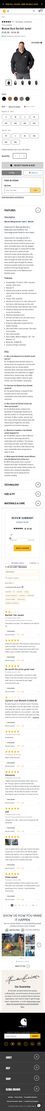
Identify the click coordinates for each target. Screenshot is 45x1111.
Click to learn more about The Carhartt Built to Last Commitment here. (23, 1004)
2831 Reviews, (19, 21)
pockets (22, 595)
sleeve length (10, 599)
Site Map (10, 1097)
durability (30, 595)
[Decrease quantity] (15, 155)
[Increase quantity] (24, 155)
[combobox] (22, 572)
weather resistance (12, 603)
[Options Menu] (39, 635)
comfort (19, 592)
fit (14, 592)
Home (3, 17)
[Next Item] (41, 4)
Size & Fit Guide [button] (14, 107)
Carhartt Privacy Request (31, 1101)
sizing (26, 592)
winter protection (11, 595)
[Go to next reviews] (37, 905)
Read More (36, 717)
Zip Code (7, 185)
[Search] (34, 11)
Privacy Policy (18, 1097)
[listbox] (22, 84)
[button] (22, 60)
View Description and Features (13, 197)
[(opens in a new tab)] (6, 1044)
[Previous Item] (3, 4)
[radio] (4, 99)
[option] (9, 83)
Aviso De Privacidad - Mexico (15, 1101)
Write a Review (22, 548)
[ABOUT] (22, 1056)
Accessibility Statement (30, 1097)
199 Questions (28, 21)
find (35, 190)
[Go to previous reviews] (8, 905)
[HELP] (22, 1067)
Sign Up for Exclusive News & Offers (22, 1032)
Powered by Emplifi (23, 961)
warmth (8, 592)
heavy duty (21, 599)
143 (33, 905)
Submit (35, 1036)
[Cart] (39, 11)
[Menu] (8, 11)
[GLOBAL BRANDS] (22, 1088)
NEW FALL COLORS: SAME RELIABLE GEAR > (22, 4)
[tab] (18, 563)
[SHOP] (22, 1078)
